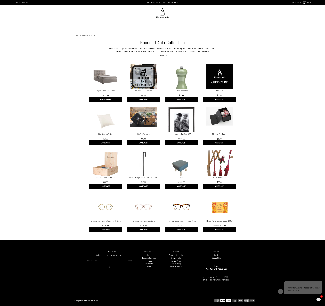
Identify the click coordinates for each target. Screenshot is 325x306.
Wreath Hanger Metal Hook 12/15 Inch (143, 177)
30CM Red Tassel (219, 177)
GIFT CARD (192, 24)
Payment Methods (176, 255)
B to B (149, 255)
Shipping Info (176, 258)
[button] (318, 299)
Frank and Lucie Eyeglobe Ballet (144, 221)
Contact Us (149, 263)
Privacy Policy (176, 263)
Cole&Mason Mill (181, 90)
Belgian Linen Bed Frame (105, 90)
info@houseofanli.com (220, 279)
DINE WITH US (178, 24)
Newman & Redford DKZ (182, 134)
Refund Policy (176, 261)
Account (298, 2)
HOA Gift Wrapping (143, 134)
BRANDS (147, 24)
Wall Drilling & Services (143, 90)
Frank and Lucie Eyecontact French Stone (105, 221)
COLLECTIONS (134, 24)
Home (77, 35)
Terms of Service (175, 266)
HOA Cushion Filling (105, 134)
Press (149, 266)
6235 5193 (224, 277)
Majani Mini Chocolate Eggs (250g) (219, 221)
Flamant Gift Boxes (219, 134)
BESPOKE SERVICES (163, 24)
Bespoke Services (21, 2)
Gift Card (219, 90)
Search (149, 261)
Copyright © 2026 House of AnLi (86, 300)
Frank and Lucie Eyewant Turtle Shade (181, 221)
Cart (308, 2)
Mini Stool (181, 177)
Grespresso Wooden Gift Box (105, 177)
